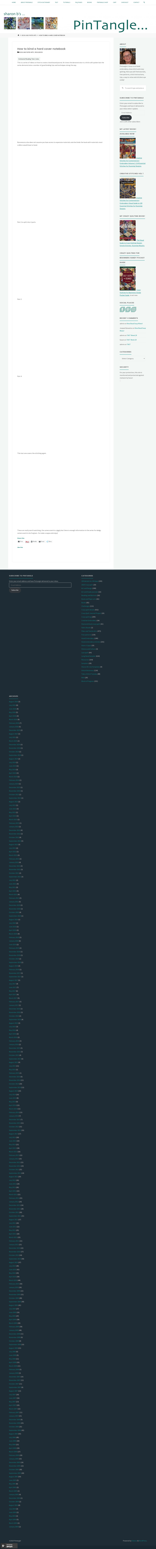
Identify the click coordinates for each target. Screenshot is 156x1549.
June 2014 (12, 1098)
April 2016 (12, 1034)
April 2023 (12, 816)
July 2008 (12, 1352)
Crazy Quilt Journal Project (91, 613)
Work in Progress (87, 681)
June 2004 (12, 1512)
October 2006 (14, 1427)
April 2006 (12, 1448)
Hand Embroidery (87, 638)
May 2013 (12, 1144)
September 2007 (15, 1387)
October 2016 (14, 1016)
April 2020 (12, 930)
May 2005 (12, 1484)
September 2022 (15, 841)
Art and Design (86, 588)
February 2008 (14, 1369)
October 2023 (14, 794)
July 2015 (12, 1066)
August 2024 (13, 759)
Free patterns (86, 635)
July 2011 (12, 1223)
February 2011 (14, 1241)
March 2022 (13, 855)
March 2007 (13, 1409)
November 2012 (14, 1166)
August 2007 (13, 1391)
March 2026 (13, 719)
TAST (129, 344)
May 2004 (12, 1516)
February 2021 (14, 898)
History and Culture (88, 649)
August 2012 (13, 1177)
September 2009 (15, 1302)
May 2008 (12, 1359)
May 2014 (12, 1102)
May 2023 (12, 812)
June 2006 (12, 1441)
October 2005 (14, 1469)
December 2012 (14, 1162)
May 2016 (12, 1030)
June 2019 (12, 944)
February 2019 (14, 948)
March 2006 (13, 1452)
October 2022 (14, 837)
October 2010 (14, 1255)
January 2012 (13, 1202)
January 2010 (13, 1287)
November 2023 (14, 791)
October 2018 (14, 959)
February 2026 (14, 723)
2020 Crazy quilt (87, 585)
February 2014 (14, 1112)
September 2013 (15, 1130)
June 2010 (12, 1269)
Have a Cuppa (86, 645)
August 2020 (13, 919)
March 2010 (13, 1280)
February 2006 (14, 1455)
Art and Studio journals (89, 592)
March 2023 (13, 819)
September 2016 (15, 1019)
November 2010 (14, 1252)
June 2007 (12, 1398)
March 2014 (13, 1109)
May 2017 (12, 991)
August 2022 (13, 844)
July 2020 (12, 923)
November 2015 (14, 1052)
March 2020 (13, 934)
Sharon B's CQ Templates (90, 667)
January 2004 (13, 1527)
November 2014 (14, 1080)
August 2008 (13, 1348)
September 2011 (15, 1216)
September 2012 (15, 1173)
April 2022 (12, 852)
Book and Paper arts (29, 35)
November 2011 (14, 1209)
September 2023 (15, 798)
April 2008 (12, 1362)
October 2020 (14, 912)
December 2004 (14, 1498)
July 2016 (12, 1027)
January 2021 (13, 902)
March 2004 (13, 1523)
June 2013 (12, 1141)
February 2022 (14, 859)
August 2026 (13, 702)
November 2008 (14, 1337)
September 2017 (15, 977)
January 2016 (13, 1044)
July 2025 (12, 737)
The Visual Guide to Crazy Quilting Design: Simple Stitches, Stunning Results (132, 243)
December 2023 (14, 787)
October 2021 (14, 873)
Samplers (84, 663)
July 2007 (12, 1394)
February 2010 (14, 1284)
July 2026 (12, 705)
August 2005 (13, 1477)
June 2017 (12, 987)
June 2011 (12, 1227)
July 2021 (12, 880)
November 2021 (14, 869)
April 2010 (12, 1277)
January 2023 (13, 827)
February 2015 (14, 1073)
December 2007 (14, 1377)
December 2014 (14, 1077)
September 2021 (15, 877)
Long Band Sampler (88, 656)
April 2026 (12, 716)
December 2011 (14, 1205)
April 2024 (12, 773)
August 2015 (13, 1062)
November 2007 (14, 1380)
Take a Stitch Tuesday (89, 674)
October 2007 (14, 1384)
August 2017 (13, 980)
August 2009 (13, 1305)
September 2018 (15, 962)
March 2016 (13, 1037)
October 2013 (14, 1127)
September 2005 (15, 1473)
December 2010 (14, 1248)
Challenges (85, 606)
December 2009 (14, 1291)
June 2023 (12, 809)
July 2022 (12, 848)
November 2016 (14, 1012)
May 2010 (12, 1273)
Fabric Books (86, 628)
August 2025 (13, 734)
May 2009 (12, 1316)
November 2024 (14, 748)
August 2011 (13, 1219)
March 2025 (13, 741)
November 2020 (14, 909)
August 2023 (13, 802)
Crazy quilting (86, 617)
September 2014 (15, 1087)
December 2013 (14, 1119)
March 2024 (13, 777)
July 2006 (12, 1437)
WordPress (143, 1541)
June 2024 (12, 766)
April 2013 (12, 1148)
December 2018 (14, 952)
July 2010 (12, 1266)
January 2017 (13, 1005)
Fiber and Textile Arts (89, 631)
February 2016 (14, 1041)
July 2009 (12, 1309)
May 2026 (12, 712)
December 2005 (14, 1462)
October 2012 (14, 1169)
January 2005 (13, 1494)
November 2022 (14, 834)
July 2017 (12, 984)
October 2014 (14, 1084)
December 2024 (14, 744)
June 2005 (12, 1480)
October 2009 (14, 1298)
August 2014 (13, 1091)
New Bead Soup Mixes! (135, 323)
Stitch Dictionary (87, 670)
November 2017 (14, 973)
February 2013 (14, 1155)
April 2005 (12, 1487)
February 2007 (14, 1412)
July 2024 (12, 762)
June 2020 (12, 927)
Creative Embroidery (88, 620)
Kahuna (134, 1541)
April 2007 (12, 1405)
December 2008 (14, 1334)
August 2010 (13, 1262)
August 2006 (13, 1434)
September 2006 (15, 1430)
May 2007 (12, 1402)
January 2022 (13, 862)
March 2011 (13, 1237)
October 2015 (14, 1055)
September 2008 (15, 1344)
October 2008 (14, 1341)
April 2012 (12, 1191)
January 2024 (13, 784)
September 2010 (15, 1259)
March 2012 (13, 1194)
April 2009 (12, 1319)
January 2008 (13, 1373)
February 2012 (14, 1198)
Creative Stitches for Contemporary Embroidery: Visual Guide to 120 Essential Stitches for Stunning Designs (131, 203)
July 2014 (12, 1094)
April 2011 (12, 1234)
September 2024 (15, 755)
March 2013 (13, 1152)
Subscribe (125, 118)
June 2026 (12, 709)
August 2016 (13, 1023)
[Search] (144, 2)
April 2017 (12, 994)
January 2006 (13, 1459)
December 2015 (14, 1048)
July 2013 (12, 1137)
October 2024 (14, 752)
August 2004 (13, 1505)
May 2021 (12, 887)
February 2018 (14, 969)
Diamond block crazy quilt (90, 624)
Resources (39, 52)
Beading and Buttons (89, 595)
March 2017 (13, 998)
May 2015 (12, 1069)
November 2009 (14, 1294)
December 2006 (14, 1419)
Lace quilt (84, 652)
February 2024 (14, 780)
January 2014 (13, 1116)
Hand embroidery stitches (90, 642)
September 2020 (15, 916)
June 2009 (12, 1312)
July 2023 (12, 805)
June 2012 (12, 1184)
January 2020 (13, 941)
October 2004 (14, 1502)
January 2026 (13, 727)
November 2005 (14, 1466)
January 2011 (13, 1244)
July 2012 (12, 1180)
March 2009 (13, 1323)
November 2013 (14, 1123)
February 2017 (14, 1002)
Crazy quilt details (87, 610)
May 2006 (12, 1444)
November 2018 (14, 955)
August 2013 (13, 1134)
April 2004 (12, 1519)
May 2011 (12, 1230)
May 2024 (12, 769)
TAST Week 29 (132, 335)
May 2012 (12, 1187)
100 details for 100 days (89, 581)
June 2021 (12, 884)
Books (83, 603)
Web (83, 677)
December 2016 (14, 1009)
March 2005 (13, 1491)
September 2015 (15, 1059)
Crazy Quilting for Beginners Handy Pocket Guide (130, 292)
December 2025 (14, 730)
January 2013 (13, 1159)
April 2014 (12, 1105)
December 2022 (14, 830)
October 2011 (14, 1212)
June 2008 (12, 1355)
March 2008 (13, 1366)
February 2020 (14, 937)
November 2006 (14, 1423)
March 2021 (13, 894)
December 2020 (14, 905)
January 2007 (13, 1416)
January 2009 (13, 1330)
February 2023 (14, 823)
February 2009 (14, 1327)
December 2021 (14, 866)
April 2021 (12, 891)
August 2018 (13, 966)
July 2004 (12, 1509)
